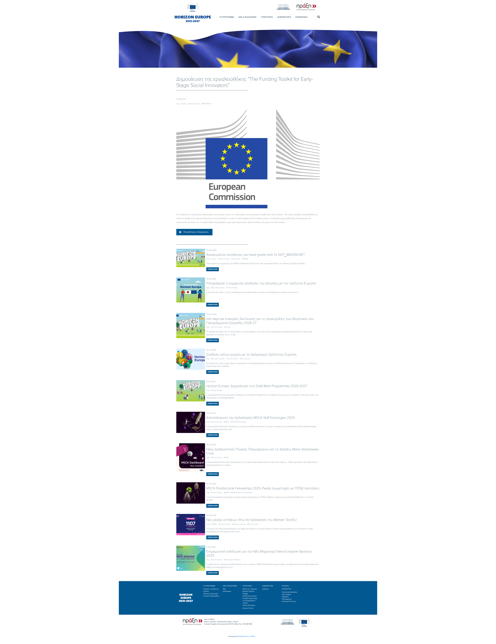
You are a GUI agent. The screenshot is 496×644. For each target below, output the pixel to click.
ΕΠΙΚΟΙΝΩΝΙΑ (301, 17)
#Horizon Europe (194, 104)
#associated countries (218, 359)
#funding (184, 104)
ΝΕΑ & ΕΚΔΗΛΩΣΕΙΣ (248, 17)
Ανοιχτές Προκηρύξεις (211, 596)
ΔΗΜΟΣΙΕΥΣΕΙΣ (284, 17)
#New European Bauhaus (232, 560)
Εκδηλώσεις (227, 591)
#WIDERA (245, 259)
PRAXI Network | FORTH (246, 636)
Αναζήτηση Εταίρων (250, 596)
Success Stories (248, 608)
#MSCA (226, 422)
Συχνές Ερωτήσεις (249, 605)
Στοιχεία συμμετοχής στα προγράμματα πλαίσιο (250, 600)
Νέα (224, 589)
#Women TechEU (252, 524)
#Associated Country (217, 288)
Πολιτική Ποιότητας (289, 601)
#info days (227, 327)
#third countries (245, 359)
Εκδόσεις (265, 589)
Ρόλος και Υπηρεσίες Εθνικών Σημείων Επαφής (250, 591)
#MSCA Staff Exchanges (238, 422)
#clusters (214, 259)
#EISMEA (214, 524)
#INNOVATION (206, 104)
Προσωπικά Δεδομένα (289, 592)
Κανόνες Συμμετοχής (210, 594)
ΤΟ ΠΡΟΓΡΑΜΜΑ (226, 17)
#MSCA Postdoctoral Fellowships (241, 492)
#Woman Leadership (238, 524)
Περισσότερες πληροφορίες (196, 232)
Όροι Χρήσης (286, 594)
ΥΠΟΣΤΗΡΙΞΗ (267, 17)
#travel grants (235, 259)
